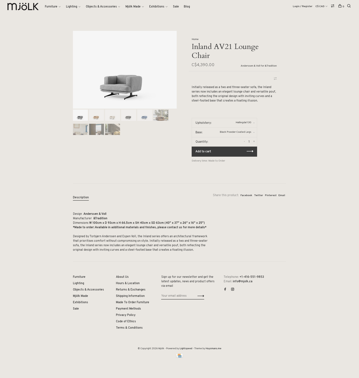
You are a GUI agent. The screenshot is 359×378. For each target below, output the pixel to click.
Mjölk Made (133, 7)
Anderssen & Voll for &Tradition (259, 65)
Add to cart (203, 151)
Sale (176, 7)
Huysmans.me (213, 348)
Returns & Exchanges (130, 290)
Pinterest (271, 195)
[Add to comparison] (275, 79)
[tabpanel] (125, 70)
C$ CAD (320, 6)
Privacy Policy (126, 315)
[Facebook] (225, 290)
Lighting (71, 7)
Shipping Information (130, 296)
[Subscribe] (199, 296)
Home (195, 39)
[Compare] (333, 6)
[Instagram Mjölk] (232, 290)
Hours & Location (128, 283)
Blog (187, 7)
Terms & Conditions (129, 328)
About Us (122, 277)
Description (81, 197)
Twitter (258, 195)
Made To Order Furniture (132, 302)
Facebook (246, 195)
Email (281, 195)
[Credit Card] (179, 357)
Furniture (51, 7)
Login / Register (302, 6)
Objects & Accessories (101, 7)
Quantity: (202, 142)
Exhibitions (156, 7)
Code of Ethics (126, 321)
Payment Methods (128, 309)
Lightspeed (186, 348)
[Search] (349, 6)
